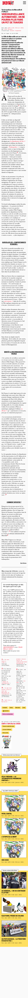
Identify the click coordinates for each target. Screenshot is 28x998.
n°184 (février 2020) (11, 724)
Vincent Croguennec (15, 30)
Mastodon (17, 707)
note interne (7, 301)
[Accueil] (8, 3)
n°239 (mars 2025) (15, 943)
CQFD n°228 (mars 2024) (15, 894)
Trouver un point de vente (8, 726)
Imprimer (6, 710)
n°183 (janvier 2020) (16, 782)
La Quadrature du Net (17, 141)
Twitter (11, 707)
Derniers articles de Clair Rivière (10, 870)
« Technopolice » (13, 147)
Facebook (5, 707)
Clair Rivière (8, 29)
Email (24, 707)
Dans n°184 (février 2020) (10, 790)
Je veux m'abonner (7, 729)
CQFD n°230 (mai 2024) (14, 918)
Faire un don (5, 732)
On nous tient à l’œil (5, 661)
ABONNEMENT (8, 647)
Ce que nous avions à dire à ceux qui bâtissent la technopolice (7, 690)
